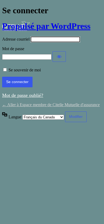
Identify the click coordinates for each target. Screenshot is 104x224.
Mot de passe (13, 48)
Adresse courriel (16, 39)
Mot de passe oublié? (22, 95)
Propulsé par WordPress (46, 26)
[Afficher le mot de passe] (59, 56)
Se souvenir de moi (25, 70)
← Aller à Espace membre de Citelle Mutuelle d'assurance (51, 104)
